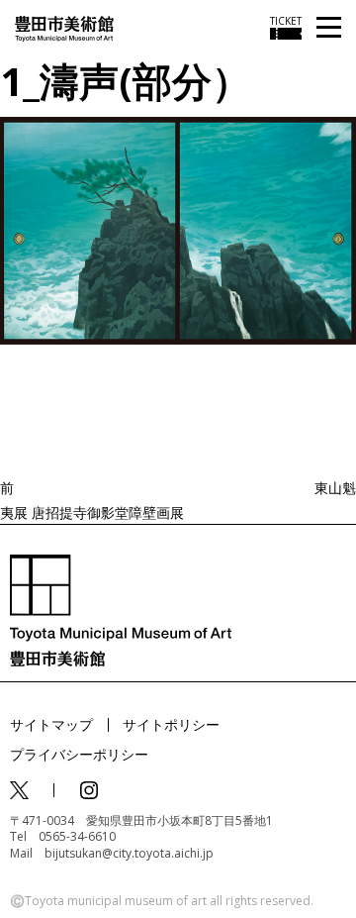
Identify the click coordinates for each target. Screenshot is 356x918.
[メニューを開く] (328, 28)
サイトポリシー (171, 724)
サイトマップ (51, 724)
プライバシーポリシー (79, 754)
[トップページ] (64, 27)
